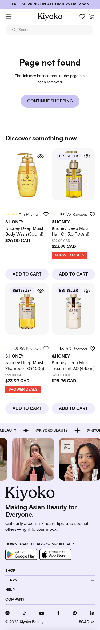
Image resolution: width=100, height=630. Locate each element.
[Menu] (8, 16)
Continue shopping (50, 101)
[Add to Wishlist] (46, 214)
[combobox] (49, 30)
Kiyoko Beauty (31, 622)
